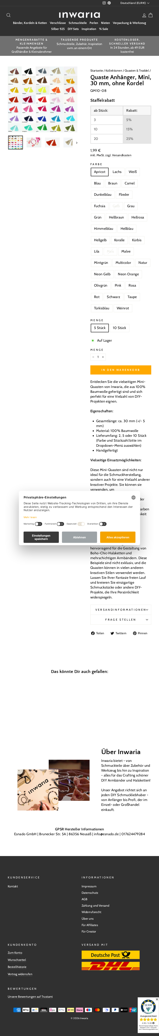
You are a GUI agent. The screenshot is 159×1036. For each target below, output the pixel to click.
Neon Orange (128, 274)
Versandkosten (121, 155)
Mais (110, 251)
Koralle (119, 240)
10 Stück (119, 328)
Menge (97, 320)
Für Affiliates (90, 925)
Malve (126, 251)
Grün (98, 217)
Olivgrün (100, 285)
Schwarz (113, 297)
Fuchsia (99, 206)
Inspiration (89, 29)
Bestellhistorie (17, 967)
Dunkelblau (102, 194)
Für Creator (89, 931)
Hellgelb (100, 240)
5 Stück (99, 328)
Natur (142, 263)
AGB (84, 899)
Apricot (99, 172)
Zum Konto (15, 952)
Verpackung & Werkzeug (129, 23)
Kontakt (13, 886)
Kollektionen (114, 70)
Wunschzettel (17, 960)
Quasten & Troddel (137, 70)
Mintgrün (101, 263)
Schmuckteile (78, 23)
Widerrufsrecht (91, 912)
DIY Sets (73, 29)
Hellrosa (137, 217)
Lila (96, 251)
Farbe (96, 164)
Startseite (97, 70)
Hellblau (127, 228)
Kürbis (137, 240)
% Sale (103, 29)
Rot (96, 297)
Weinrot (123, 308)
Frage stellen (120, 619)
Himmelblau (103, 228)
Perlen (94, 23)
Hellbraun (116, 217)
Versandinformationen (120, 609)
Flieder (124, 194)
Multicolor (123, 263)
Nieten (105, 23)
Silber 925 (58, 29)
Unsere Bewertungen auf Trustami (30, 996)
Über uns (88, 918)
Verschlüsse (58, 23)
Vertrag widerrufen (20, 974)
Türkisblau (101, 308)
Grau (131, 206)
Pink (118, 285)
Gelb (116, 206)
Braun (112, 183)
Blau (97, 183)
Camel (130, 183)
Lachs (117, 172)
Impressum (89, 886)
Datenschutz (90, 893)
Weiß (133, 172)
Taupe (132, 297)
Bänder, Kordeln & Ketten (30, 23)
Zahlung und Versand (95, 905)
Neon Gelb (102, 274)
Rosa (132, 285)
